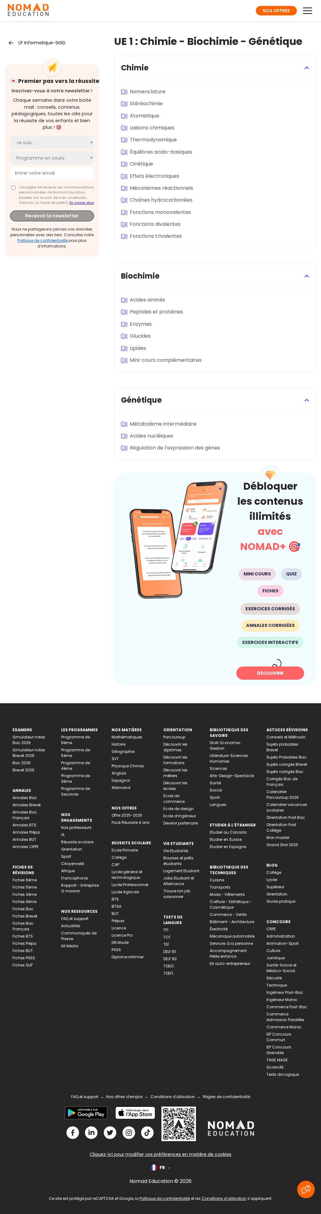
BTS (115, 899)
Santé (215, 783)
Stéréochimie (146, 103)
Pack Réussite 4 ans (131, 822)
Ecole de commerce (174, 798)
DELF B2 (170, 958)
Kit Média (69, 946)
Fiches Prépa (24, 943)
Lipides (138, 348)
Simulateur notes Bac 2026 (29, 739)
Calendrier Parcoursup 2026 (282, 794)
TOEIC (168, 966)
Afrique (68, 871)
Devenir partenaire (180, 823)
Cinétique (141, 163)
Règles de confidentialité (226, 1096)
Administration (280, 936)
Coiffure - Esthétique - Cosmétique (231, 904)
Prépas (118, 920)
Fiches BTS (23, 936)
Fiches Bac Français (23, 926)
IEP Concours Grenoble (278, 1049)
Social (216, 790)
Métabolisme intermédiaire (163, 423)
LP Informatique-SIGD (42, 43)
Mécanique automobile (232, 936)
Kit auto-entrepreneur (230, 963)
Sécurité (274, 978)
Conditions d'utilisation (172, 1096)
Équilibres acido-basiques (161, 151)
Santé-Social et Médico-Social (281, 967)
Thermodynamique (153, 139)
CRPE (271, 929)
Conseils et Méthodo (285, 737)
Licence (119, 928)
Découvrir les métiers (175, 772)
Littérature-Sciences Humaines (229, 758)
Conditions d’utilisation (224, 1198)
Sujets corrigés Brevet (286, 764)
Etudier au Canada (228, 832)
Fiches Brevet (25, 916)
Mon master (277, 837)
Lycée (271, 879)
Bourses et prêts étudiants (178, 860)
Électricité (219, 929)
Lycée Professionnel (130, 884)
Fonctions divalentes (155, 224)
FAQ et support (74, 918)
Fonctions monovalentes (160, 212)
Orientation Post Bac (285, 817)
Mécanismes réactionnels (161, 188)
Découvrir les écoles (175, 785)
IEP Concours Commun (278, 1037)
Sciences (218, 768)
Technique (276, 985)
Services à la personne (231, 943)
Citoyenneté (72, 863)
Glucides (140, 336)
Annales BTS (24, 825)
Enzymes (141, 324)
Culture (273, 950)
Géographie (123, 751)
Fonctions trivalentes (156, 236)
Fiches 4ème (25, 894)
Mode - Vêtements (227, 894)
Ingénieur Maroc (281, 999)
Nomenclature (148, 91)
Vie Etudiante (175, 850)
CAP (115, 864)
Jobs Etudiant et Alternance (178, 880)
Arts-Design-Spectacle (232, 775)
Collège (119, 857)
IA (63, 834)
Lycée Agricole (125, 892)
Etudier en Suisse (226, 839)
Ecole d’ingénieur (179, 816)
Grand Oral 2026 (282, 844)
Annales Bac (25, 797)
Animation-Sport (282, 943)
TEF (166, 944)
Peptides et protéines (156, 311)
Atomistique (144, 115)
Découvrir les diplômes (175, 747)
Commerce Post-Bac (286, 1007)
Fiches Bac (23, 909)
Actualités (70, 925)
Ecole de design (178, 808)
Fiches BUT (23, 950)
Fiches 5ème (25, 887)
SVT (115, 758)
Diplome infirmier (128, 957)
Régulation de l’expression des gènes (175, 447)
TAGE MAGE (277, 1060)
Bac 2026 (22, 762)
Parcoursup (174, 737)
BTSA (116, 906)
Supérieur (275, 887)
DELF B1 (169, 951)
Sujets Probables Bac (286, 757)
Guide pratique (280, 901)
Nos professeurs (76, 827)
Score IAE (275, 1067)
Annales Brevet (27, 805)
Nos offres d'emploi (124, 1096)
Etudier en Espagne (228, 846)
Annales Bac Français (25, 814)
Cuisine (217, 880)
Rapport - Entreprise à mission (80, 888)
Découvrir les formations (175, 759)
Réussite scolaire (77, 842)
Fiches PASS (24, 958)
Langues (218, 804)
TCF (167, 937)
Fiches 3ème (24, 901)
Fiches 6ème (25, 880)
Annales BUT (24, 839)
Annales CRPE (26, 846)
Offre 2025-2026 (127, 815)
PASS (116, 949)
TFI (165, 930)
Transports (220, 887)
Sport (66, 856)
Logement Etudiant (181, 871)
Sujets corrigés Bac (284, 771)
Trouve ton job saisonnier (176, 893)
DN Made (120, 942)
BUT (115, 913)
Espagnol (121, 780)
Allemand (121, 787)
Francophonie (74, 878)
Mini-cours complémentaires (166, 360)
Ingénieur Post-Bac (284, 992)
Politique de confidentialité (42, 240)
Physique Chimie (128, 766)
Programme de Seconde (75, 791)
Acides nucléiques (151, 435)
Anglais (119, 773)
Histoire (118, 744)
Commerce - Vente (228, 914)
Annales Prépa (26, 832)
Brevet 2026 (23, 770)
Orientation (71, 849)
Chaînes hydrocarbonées (161, 200)
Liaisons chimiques (152, 127)
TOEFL (168, 973)
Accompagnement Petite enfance (228, 953)
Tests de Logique (282, 1074)
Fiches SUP (23, 965)
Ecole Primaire (125, 850)
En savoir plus (82, 202)
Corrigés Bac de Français (281, 781)
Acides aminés (147, 299)
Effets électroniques (154, 176)
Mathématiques (127, 737)
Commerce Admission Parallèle (285, 1016)
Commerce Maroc (284, 1027)
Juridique (275, 958)
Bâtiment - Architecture (232, 921)
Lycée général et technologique (127, 874)
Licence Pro (122, 935)
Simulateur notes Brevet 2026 (29, 752)
